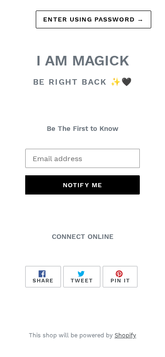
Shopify (125, 335)
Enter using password (93, 19)
